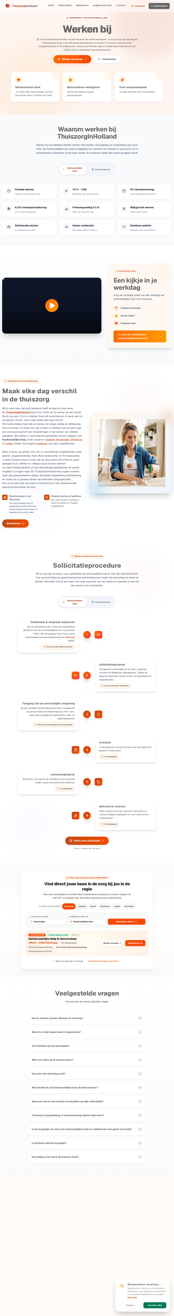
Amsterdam (62, 439)
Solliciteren (109, 59)
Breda (93, 906)
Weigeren (130, 1305)
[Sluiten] (164, 1284)
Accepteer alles (155, 1305)
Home (51, 5)
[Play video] (51, 305)
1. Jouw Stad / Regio (38, 917)
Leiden (9, 443)
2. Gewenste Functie (78, 917)
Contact (121, 5)
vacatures (41, 443)
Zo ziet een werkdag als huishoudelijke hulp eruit (132, 336)
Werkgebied (65, 5)
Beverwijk (129, 906)
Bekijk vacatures (72, 59)
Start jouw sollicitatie (87, 840)
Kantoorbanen (102, 169)
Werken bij (82, 5)
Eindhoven (76, 439)
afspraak (70, 637)
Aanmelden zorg (102, 5)
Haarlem (50, 439)
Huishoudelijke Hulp (74, 169)
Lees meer (132, 1297)
